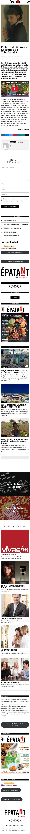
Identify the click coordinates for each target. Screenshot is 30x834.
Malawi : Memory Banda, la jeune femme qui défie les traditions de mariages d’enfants (14, 441)
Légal (2, 828)
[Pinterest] (15, 135)
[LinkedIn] (15, 286)
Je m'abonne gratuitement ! (15, 252)
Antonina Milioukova (13, 103)
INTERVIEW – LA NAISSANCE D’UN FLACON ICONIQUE (16, 224)
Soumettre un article (14, 830)
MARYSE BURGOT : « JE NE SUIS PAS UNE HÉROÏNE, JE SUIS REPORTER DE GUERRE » (14, 371)
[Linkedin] (19, 135)
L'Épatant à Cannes (18, 56)
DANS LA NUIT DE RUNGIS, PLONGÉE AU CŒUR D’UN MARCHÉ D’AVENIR (13, 406)
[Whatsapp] (23, 135)
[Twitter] (11, 135)
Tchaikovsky (22, 101)
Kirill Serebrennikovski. (10, 78)
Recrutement (20, 828)
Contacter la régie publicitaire (15, 261)
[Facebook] (3, 135)
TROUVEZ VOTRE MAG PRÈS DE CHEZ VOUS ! (15, 724)
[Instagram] (12, 286)
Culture (10, 56)
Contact (23, 830)
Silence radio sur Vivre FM (10, 220)
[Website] (11, 146)
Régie (6, 828)
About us (4, 830)
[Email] (27, 135)
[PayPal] (20, 286)
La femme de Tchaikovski (14, 76)
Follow (15, 297)
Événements (12, 828)
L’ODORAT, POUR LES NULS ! (10, 232)
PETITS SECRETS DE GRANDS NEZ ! (12, 236)
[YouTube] (17, 286)
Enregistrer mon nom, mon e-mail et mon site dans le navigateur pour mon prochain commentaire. (14, 201)
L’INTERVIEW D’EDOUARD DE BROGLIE (12, 228)
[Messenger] (7, 135)
